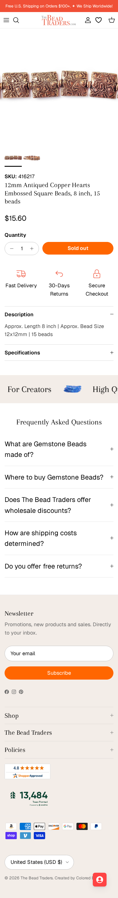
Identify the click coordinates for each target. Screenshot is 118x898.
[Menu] (6, 20)
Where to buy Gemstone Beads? (54, 477)
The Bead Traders (37, 877)
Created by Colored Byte (78, 877)
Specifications (22, 352)
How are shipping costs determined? (41, 538)
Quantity (15, 235)
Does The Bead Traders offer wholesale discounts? (48, 505)
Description (19, 314)
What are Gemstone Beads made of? (45, 449)
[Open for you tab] (100, 880)
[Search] (19, 20)
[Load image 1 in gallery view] (59, 87)
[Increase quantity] (33, 248)
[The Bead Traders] (59, 20)
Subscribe (59, 673)
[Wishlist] (99, 20)
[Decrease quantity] (10, 248)
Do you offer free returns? (43, 566)
